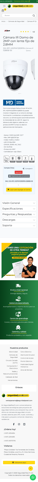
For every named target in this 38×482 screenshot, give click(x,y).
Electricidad (13, 352)
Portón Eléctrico (26, 361)
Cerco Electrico (26, 352)
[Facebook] (13, 424)
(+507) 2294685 (9, 437)
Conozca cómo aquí (21, 1)
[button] (30, 468)
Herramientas (13, 380)
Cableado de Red (12, 377)
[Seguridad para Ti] (19, 395)
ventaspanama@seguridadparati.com (19, 400)
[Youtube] (24, 424)
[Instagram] (19, 424)
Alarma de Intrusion (28, 355)
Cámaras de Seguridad (16, 21)
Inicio (3, 21)
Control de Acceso (27, 358)
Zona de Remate (26, 370)
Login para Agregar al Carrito (20, 190)
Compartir (29, 168)
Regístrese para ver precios (20, 176)
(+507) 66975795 (10, 441)
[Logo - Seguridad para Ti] (20, 6)
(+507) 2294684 (9, 433)
